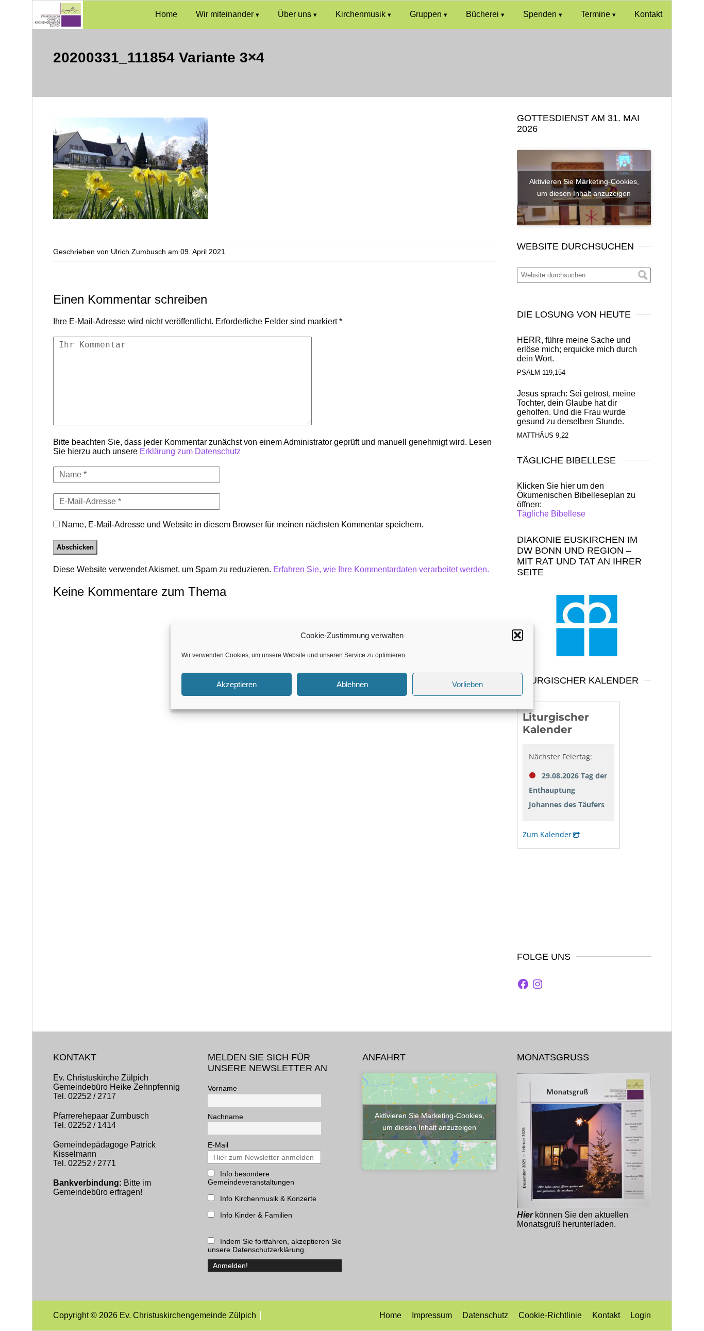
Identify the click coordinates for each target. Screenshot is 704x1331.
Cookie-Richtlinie (550, 1315)
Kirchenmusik (360, 14)
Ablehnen (352, 684)
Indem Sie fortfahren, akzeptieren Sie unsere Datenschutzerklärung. (275, 1245)
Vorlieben (467, 684)
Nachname (225, 1116)
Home (166, 14)
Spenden (540, 14)
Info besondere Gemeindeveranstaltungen (251, 1178)
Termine (595, 14)
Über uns (294, 14)
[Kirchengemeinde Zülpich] (57, 26)
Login (640, 1315)
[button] (517, 635)
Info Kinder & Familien (255, 1215)
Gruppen (426, 14)
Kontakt (648, 14)
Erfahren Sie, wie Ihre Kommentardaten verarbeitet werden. (381, 569)
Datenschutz (485, 1315)
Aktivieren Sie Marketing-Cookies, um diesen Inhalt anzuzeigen (584, 187)
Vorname (222, 1088)
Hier (525, 1214)
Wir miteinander (225, 14)
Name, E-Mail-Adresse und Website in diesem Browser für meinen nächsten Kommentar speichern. (243, 524)
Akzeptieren (236, 684)
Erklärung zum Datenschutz (190, 451)
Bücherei (482, 14)
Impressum (432, 1315)
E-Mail (218, 1145)
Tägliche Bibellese (551, 513)
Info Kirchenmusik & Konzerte (267, 1198)
